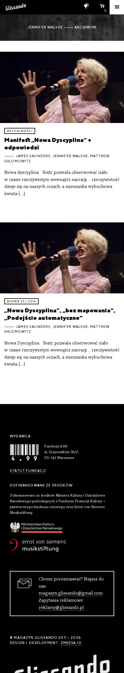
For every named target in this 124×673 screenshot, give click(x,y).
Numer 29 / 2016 (21, 301)
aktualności (20, 130)
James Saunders (33, 156)
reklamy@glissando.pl (61, 607)
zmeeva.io (71, 643)
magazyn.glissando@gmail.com (71, 593)
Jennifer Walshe (70, 156)
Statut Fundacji (28, 471)
